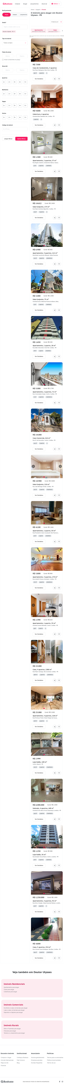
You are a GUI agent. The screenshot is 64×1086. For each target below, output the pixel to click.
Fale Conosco (21, 1060)
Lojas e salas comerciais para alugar (14, 1010)
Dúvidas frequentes (36, 1063)
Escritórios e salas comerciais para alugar (15, 1008)
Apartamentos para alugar (11, 987)
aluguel (38, 9)
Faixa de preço (6, 52)
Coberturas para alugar (10, 991)
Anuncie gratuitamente (37, 1057)
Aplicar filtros (21, 139)
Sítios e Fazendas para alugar (12, 1028)
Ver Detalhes (39, 79)
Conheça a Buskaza (22, 1057)
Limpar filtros (8, 139)
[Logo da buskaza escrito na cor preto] (7, 1081)
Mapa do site (4, 1063)
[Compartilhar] (55, 79)
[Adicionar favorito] (59, 79)
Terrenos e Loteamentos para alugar (14, 1033)
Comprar (17, 4)
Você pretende (6, 10)
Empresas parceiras (36, 1060)
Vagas (4, 101)
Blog (18, 1063)
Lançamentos (34, 4)
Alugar (25, 4)
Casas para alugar (9, 989)
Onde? (4, 22)
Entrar (56, 4)
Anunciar (44, 4)
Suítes (4, 113)
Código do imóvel (7, 125)
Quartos (4, 78)
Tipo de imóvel (6, 38)
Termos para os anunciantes (55, 1057)
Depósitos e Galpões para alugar (13, 1012)
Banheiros (5, 89)
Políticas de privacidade (54, 1060)
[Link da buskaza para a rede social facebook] (59, 1081)
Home (32, 9)
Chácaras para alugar (10, 1031)
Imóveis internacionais (7, 1060)
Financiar (3, 1065)
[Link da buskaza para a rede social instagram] (62, 1081)
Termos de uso (51, 1063)
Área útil (4, 66)
